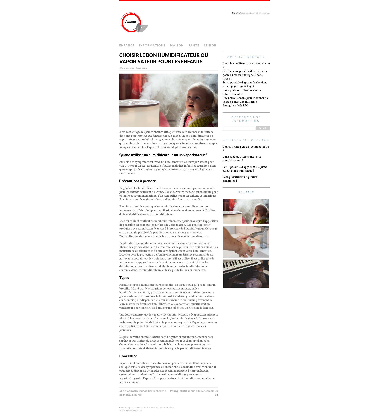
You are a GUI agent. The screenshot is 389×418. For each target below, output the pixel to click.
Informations (152, 45)
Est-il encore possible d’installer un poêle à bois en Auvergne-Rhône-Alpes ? (245, 75)
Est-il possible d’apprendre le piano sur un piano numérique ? (245, 84)
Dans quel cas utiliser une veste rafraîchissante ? (242, 92)
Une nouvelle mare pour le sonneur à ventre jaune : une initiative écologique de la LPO (245, 102)
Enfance (127, 45)
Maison (177, 45)
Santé (194, 45)
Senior (210, 45)
